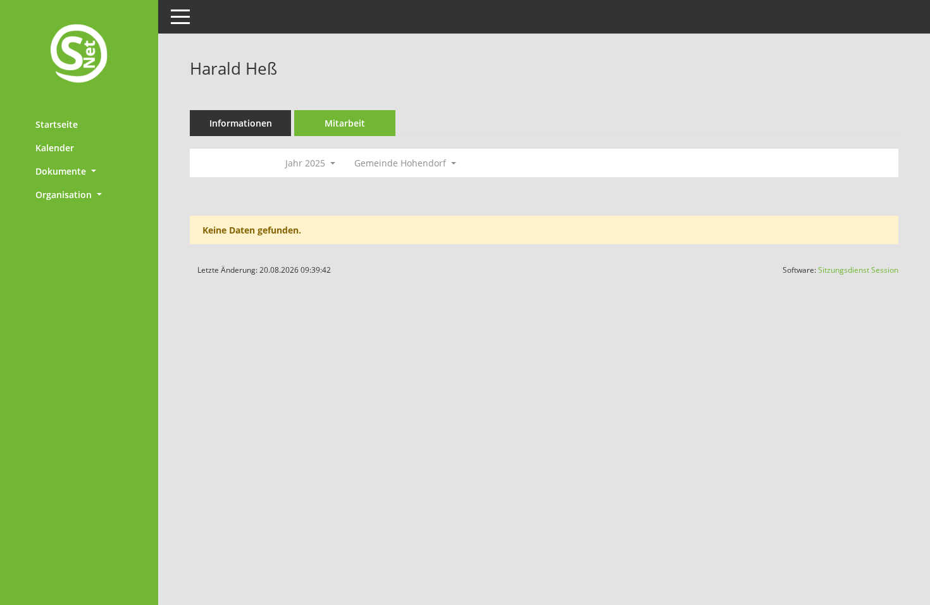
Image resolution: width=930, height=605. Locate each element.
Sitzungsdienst (858, 270)
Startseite (56, 124)
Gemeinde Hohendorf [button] (401, 163)
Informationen (240, 123)
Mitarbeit (345, 123)
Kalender (54, 148)
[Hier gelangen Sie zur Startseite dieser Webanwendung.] (79, 54)
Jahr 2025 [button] (306, 163)
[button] (79, 171)
